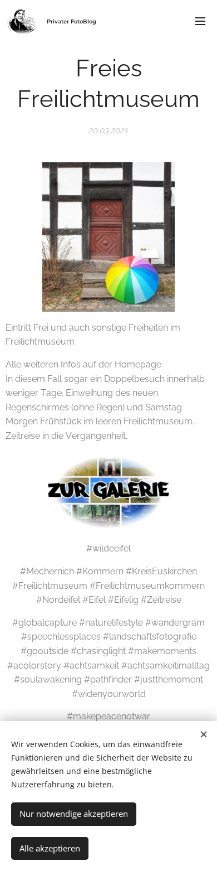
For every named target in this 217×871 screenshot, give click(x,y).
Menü (200, 20)
